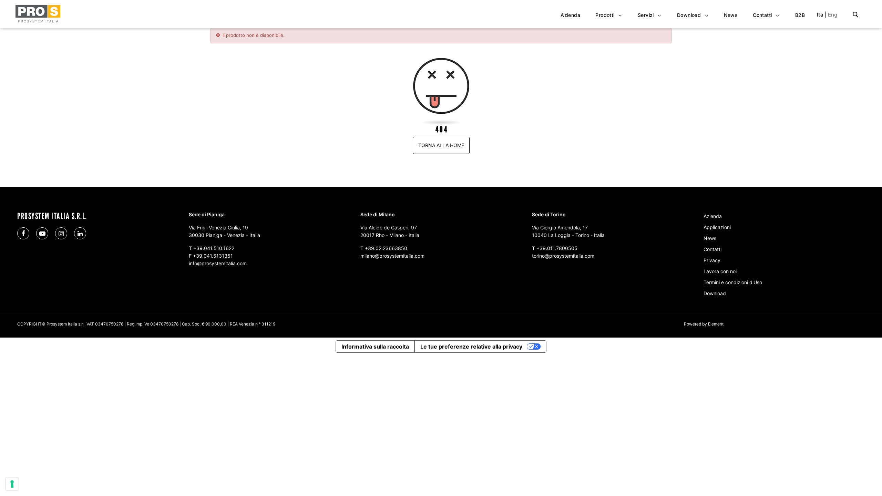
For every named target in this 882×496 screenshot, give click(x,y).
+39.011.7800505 (556, 248)
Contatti (712, 249)
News (710, 238)
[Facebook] (23, 233)
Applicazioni (717, 227)
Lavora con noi (720, 271)
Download (715, 293)
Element (716, 324)
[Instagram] (61, 233)
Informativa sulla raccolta (375, 346)
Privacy (712, 260)
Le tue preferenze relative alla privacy (471, 346)
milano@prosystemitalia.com (392, 256)
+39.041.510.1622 (213, 248)
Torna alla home (441, 145)
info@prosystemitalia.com (218, 263)
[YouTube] (42, 233)
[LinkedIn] (80, 233)
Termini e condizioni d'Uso (733, 282)
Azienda (713, 216)
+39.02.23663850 (386, 248)
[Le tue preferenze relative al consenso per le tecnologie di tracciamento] (12, 483)
